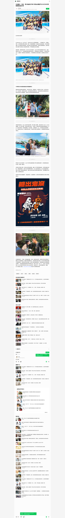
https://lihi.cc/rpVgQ (27, 266)
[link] (19, 362)
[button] (16, 362)
